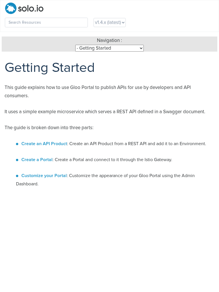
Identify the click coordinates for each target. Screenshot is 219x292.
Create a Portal (36, 159)
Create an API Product (44, 143)
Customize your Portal (44, 175)
